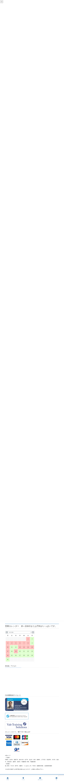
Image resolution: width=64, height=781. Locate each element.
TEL (56, 779)
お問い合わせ (40, 779)
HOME (7, 779)
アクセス (23, 779)
